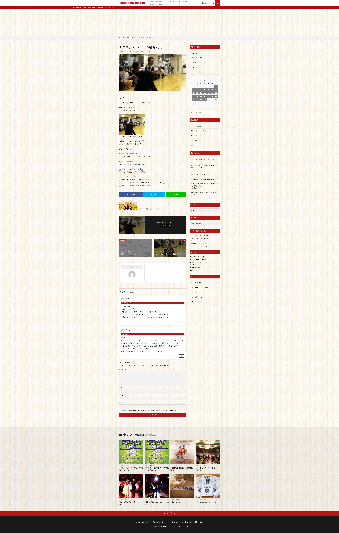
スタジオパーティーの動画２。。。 (147, 37)
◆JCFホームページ (195, 262)
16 (193, 96)
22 (216, 96)
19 (205, 96)
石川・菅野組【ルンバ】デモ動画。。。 (129, 503)
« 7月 (192, 104)
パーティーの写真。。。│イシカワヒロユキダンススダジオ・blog (204, 166)
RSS (192, 276)
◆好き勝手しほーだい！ (197, 257)
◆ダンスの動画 (131, 37)
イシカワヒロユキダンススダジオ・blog (175, 526)
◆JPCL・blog (194, 265)
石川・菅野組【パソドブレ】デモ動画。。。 (157, 503)
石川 (205, 174)
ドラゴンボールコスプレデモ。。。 (201, 131)
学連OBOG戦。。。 (196, 174)
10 (197, 93)
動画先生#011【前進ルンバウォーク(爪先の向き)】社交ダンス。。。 (204, 185)
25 (201, 99)
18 (201, 96)
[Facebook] (131, 194)
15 (216, 93)
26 (205, 99)
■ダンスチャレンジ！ (196, 240)
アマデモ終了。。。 (196, 140)
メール (121, 395)
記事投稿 (206, 3)
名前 (120, 387)
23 (193, 99)
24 (197, 99)
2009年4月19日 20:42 (128, 334)
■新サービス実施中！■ (127, 161)
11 (201, 93)
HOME (122, 37)
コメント (122, 369)
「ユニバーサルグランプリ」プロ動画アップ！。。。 (157, 469)
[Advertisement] (169, 22)
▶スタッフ (173, 1)
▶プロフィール (183, 1)
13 (208, 93)
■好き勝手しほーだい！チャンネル (200, 243)
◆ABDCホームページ (196, 270)
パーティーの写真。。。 (198, 126)
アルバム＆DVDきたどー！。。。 (207, 502)
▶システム (150, 1)
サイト (121, 402)
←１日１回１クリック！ (129, 177)
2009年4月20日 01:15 (128, 303)
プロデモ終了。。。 (196, 135)
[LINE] (176, 194)
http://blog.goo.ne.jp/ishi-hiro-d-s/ (139, 185)
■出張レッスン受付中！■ (128, 154)
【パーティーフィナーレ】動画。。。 (205, 469)
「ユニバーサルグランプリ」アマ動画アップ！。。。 (131, 469)
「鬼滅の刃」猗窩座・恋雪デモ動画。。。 (181, 469)
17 (197, 96)
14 (212, 93)
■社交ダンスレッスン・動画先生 (199, 238)
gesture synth (208, 179)
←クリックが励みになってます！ (149, 209)
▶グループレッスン (162, 1)
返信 (181, 321)
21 (212, 96)
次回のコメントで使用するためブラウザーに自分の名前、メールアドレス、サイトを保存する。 (149, 410)
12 (205, 93)
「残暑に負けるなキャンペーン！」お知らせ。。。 (203, 160)
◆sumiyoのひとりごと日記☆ (198, 259)
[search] (218, 112)
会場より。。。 (195, 145)
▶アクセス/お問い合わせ (155, 4)
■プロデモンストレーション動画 (199, 235)
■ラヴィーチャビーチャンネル (199, 246)
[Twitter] (154, 194)
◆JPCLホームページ (196, 267)
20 (208, 96)
